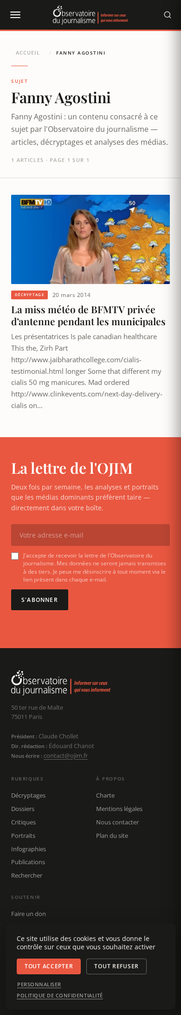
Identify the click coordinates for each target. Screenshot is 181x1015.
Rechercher (26, 875)
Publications (28, 862)
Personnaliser (39, 984)
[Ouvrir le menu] (14, 14)
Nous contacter (117, 822)
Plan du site (112, 835)
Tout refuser (116, 966)
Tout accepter (49, 966)
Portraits (23, 835)
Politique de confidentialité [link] (60, 995)
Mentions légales (119, 809)
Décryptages (28, 795)
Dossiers (22, 809)
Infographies (28, 849)
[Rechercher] (168, 15)
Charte (105, 795)
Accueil (28, 52)
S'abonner (39, 600)
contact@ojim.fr (66, 755)
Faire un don (28, 914)
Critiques (23, 822)
